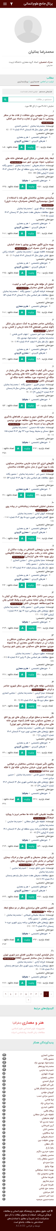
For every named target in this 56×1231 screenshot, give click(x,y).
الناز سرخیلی (48, 1192)
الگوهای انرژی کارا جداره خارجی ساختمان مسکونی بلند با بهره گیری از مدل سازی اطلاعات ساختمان (30, 467)
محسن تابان (48, 1129)
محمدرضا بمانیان (37, 126)
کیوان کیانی (40, 513)
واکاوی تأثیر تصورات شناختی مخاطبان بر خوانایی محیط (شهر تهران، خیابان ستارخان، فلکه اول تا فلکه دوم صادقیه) (29, 767)
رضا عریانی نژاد (47, 1103)
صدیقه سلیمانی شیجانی (34, 915)
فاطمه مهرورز (39, 251)
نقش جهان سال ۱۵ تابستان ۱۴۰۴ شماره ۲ (30, 129)
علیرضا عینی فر (47, 1184)
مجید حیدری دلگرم (45, 1151)
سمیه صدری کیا (47, 1121)
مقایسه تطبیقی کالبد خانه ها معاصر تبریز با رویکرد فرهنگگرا (30, 816)
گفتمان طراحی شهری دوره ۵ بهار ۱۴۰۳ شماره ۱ (28, 517)
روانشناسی (22, 1032)
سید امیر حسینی (37, 334)
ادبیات (14, 1032)
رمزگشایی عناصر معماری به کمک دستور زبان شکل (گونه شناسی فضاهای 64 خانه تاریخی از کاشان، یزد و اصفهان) (28, 327)
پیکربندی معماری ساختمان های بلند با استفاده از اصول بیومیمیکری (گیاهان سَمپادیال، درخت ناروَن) (29, 201)
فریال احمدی (48, 1081)
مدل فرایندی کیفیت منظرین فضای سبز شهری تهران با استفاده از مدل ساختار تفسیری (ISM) (28, 956)
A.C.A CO (20, 1226)
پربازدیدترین (22, 81)
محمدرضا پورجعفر (46, 1066)
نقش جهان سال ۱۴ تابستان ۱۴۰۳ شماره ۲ (30, 255)
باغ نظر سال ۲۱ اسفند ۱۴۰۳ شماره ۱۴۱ (32, 341)
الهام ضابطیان (48, 1118)
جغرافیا (16, 1022)
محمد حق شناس (46, 1188)
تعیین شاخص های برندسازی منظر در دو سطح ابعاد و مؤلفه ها (29, 909)
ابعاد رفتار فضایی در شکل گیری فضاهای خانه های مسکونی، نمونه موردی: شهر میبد (29, 160)
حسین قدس (39, 774)
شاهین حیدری (47, 1107)
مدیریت (40, 1028)
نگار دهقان (49, 1144)
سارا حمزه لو (48, 1162)
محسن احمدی (21, 126)
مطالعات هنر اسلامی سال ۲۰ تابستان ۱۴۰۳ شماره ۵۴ (25, 295)
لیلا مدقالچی (48, 1133)
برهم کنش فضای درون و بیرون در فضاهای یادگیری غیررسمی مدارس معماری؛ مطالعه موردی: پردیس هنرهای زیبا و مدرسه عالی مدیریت (29, 420)
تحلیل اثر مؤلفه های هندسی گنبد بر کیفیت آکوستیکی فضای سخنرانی (33, 286)
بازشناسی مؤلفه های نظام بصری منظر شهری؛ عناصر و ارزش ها (29, 687)
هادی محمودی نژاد (45, 1173)
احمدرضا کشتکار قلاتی (44, 1088)
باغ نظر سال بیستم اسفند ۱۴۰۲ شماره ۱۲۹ (30, 567)
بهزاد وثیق (49, 1166)
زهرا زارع (50, 1147)
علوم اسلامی (17, 1028)
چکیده (30, 147)
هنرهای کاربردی (38, 141)
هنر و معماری (22, 137)
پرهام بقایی (49, 1110)
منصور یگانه (7, 165)
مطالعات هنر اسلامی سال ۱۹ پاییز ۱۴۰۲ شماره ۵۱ (28, 657)
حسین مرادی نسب (45, 1096)
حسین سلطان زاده (46, 1158)
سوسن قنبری (39, 384)
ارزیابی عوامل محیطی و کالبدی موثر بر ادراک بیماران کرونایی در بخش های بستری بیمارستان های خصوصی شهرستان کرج (29, 860)
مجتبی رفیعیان (47, 1077)
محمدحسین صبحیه (45, 1199)
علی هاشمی (40, 728)
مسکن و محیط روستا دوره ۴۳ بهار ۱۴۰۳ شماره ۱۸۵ (26, 431)
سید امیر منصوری (44, 696)
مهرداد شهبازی (47, 1073)
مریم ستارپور (48, 1181)
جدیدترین (34, 81)
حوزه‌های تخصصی (39, 137)
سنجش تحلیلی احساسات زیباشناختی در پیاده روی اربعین (30, 508)
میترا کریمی (40, 693)
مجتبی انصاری (19, 560)
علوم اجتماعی (29, 1028)
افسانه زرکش (8, 251)
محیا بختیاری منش (36, 560)
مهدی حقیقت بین (46, 1140)
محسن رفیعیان (47, 1155)
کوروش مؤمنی (47, 1092)
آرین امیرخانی (48, 1125)
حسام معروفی (38, 165)
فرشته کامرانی (39, 291)
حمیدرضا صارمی (14, 821)
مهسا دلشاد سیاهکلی (44, 1170)
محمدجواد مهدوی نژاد (26, 338)
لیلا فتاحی (49, 1099)
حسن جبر (40, 474)
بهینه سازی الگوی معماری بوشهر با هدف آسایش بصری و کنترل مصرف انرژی (30, 246)
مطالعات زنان (39, 1032)
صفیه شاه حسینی (37, 427)
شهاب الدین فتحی (20, 334)
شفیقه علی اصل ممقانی (34, 821)
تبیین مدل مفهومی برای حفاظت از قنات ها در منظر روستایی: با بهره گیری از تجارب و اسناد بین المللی (29, 118)
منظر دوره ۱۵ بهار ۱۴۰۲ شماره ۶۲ (34, 700)
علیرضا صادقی (47, 1177)
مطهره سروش (39, 653)
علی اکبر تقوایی (47, 1085)
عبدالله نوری (39, 208)
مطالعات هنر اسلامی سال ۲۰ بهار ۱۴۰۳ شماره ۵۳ (27, 477)
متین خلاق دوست (37, 868)
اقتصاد (30, 1032)
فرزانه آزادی (40, 962)
